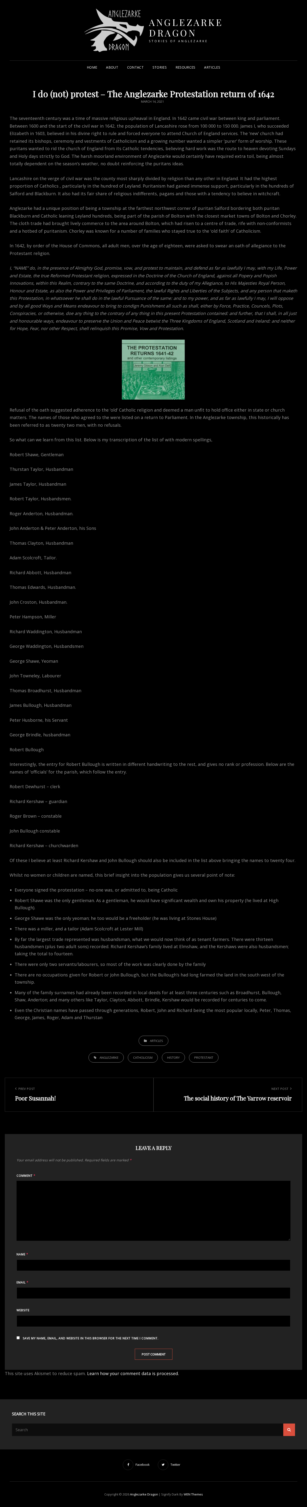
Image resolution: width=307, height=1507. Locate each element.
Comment (26, 1176)
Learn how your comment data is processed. (133, 1373)
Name (22, 1254)
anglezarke (109, 1057)
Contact (135, 67)
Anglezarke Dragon (186, 27)
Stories (160, 67)
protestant (203, 1057)
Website (23, 1310)
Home (92, 67)
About (112, 67)
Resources (185, 67)
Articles (212, 67)
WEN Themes (193, 1494)
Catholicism (143, 1057)
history (173, 1057)
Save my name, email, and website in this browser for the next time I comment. (91, 1338)
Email (23, 1282)
